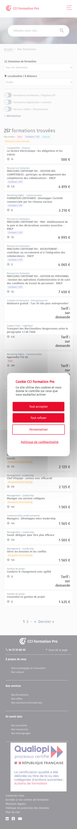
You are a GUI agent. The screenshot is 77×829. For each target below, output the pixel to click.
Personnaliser (38, 429)
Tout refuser (38, 417)
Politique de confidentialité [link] (39, 442)
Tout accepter (38, 406)
